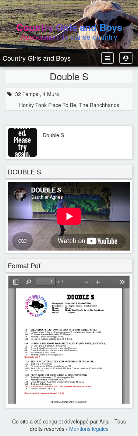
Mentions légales (89, 428)
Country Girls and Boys (37, 58)
